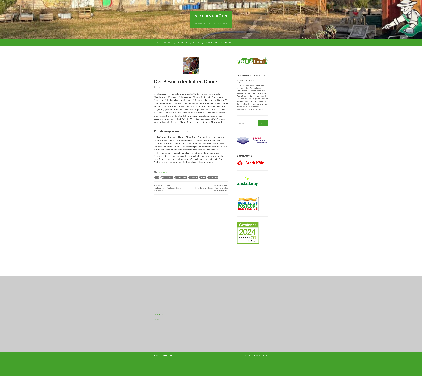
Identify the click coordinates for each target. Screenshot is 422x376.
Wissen (196, 43)
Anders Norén (253, 356)
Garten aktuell (163, 172)
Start (156, 43)
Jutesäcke (193, 177)
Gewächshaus (181, 177)
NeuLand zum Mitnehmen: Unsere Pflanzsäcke (167, 187)
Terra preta (213, 177)
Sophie (203, 177)
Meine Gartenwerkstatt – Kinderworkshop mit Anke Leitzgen (211, 187)
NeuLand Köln (211, 16)
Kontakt (227, 43)
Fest (157, 177)
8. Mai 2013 (158, 87)
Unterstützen (211, 43)
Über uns (167, 43)
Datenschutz (159, 314)
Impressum (158, 310)
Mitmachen (182, 43)
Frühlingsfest (167, 177)
